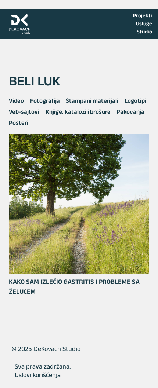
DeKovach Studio (57, 348)
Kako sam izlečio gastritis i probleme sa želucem (74, 286)
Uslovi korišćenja (38, 374)
